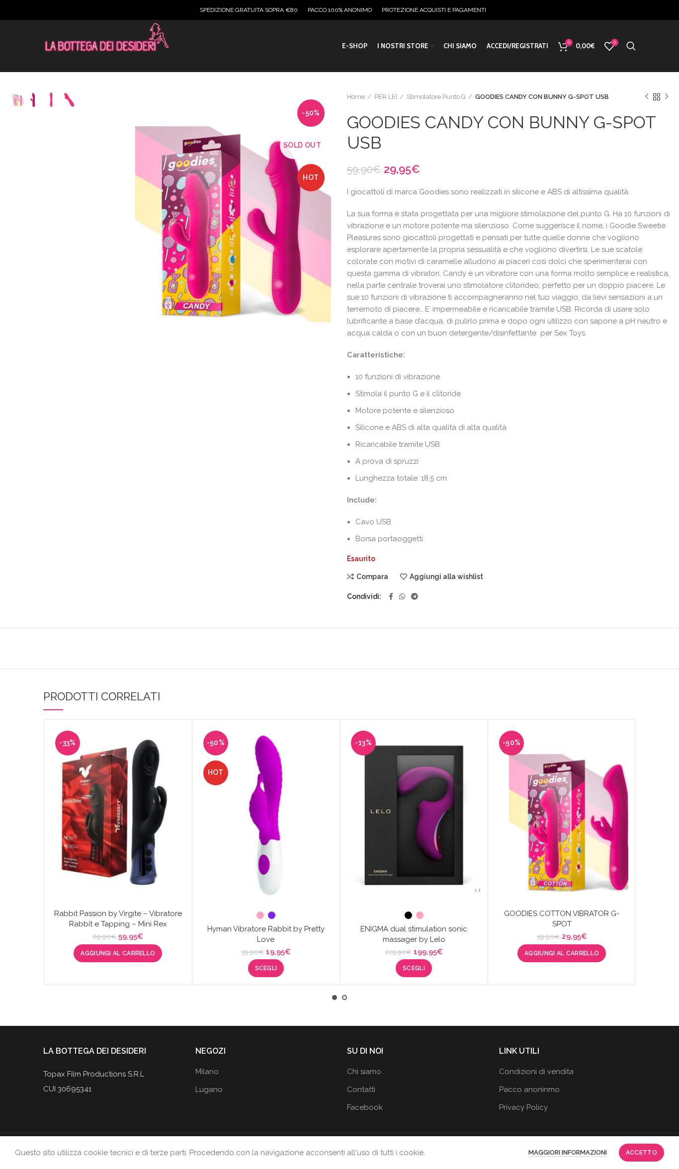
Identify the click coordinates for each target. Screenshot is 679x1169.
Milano (207, 1071)
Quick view (177, 765)
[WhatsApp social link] (402, 596)
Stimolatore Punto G (436, 96)
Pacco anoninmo (529, 1089)
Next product (667, 97)
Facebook (365, 1107)
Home (356, 96)
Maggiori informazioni (567, 1152)
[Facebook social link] (391, 596)
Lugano (209, 1089)
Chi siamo (364, 1071)
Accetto (641, 1152)
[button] (118, 953)
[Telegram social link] (414, 596)
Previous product (647, 97)
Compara (372, 576)
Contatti (361, 1089)
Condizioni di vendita (536, 1071)
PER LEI (385, 96)
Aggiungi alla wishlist (446, 576)
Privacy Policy (523, 1107)
